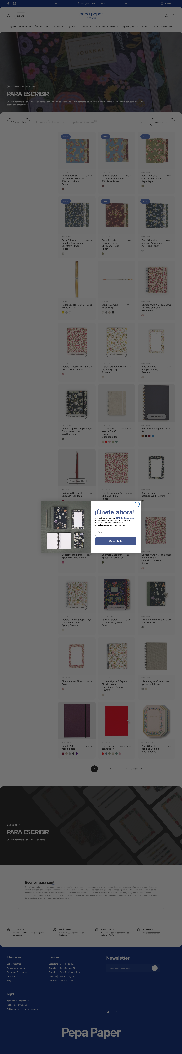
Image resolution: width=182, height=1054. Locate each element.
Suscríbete (115, 541)
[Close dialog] (137, 504)
